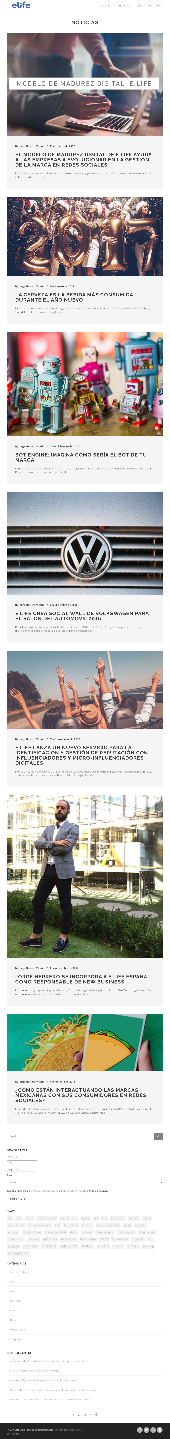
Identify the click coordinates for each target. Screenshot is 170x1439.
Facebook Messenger (108, 1225)
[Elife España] (19, 4)
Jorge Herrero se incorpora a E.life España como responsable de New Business (81, 979)
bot (96, 1218)
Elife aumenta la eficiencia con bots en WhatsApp (34, 1370)
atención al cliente (47, 1218)
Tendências (88, 1246)
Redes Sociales (88, 1239)
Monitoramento (147, 1232)
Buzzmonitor (118, 1218)
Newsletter (33, 1239)
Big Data (85, 1218)
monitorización (16, 1239)
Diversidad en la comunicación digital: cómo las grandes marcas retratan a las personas (53, 1389)
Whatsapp (148, 1246)
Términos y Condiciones (43, 1191)
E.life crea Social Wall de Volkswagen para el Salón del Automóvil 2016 (82, 615)
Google (127, 1225)
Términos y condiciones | (64, 1429)
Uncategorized (17, 1329)
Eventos (14, 1310)
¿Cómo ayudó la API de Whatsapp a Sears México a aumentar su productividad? (49, 1361)
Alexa (18, 1218)
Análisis (29, 1218)
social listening (30, 1246)
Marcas (74, 1232)
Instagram (13, 1232)
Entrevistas (15, 1300)
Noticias (124, 6)
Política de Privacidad (74, 1191)
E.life (57, 1225)
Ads (10, 1218)
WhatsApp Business (18, 1253)
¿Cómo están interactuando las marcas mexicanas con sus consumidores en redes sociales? (80, 1095)
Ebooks (13, 1291)
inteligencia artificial (55, 1232)
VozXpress (133, 1246)
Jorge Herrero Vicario (31, 146)
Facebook (87, 1225)
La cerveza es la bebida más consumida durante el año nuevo (74, 297)
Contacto (155, 6)
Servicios (104, 6)
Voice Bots (103, 1246)
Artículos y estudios (19, 1271)
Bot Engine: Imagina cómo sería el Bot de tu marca (81, 457)
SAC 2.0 (104, 1239)
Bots (104, 1218)
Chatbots (134, 1218)
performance (50, 1239)
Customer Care (16, 1225)
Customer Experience (39, 1225)
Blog (140, 6)
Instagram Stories (31, 1232)
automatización (69, 1218)
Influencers (141, 1225)
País (9, 1175)
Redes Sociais (68, 1239)
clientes (147, 1218)
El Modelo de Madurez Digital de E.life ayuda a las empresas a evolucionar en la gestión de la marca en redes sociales (83, 160)
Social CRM (138, 1239)
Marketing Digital (105, 1232)
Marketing (87, 1232)
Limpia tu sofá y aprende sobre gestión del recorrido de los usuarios (44, 1380)
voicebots (118, 1246)
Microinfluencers (126, 1232)
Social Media (49, 1246)
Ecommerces (71, 1225)
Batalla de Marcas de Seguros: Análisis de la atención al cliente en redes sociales (50, 1399)
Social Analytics (120, 1239)
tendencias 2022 (69, 1246)
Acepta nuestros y (47, 1191)
